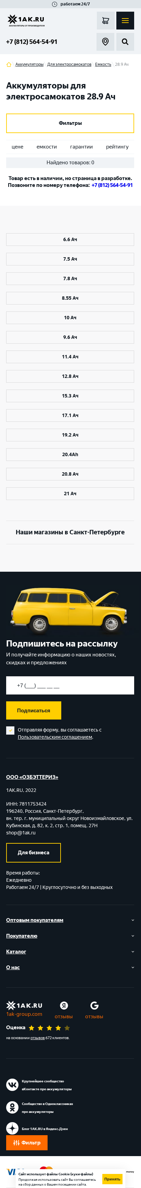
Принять (112, 1179)
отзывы (64, 1016)
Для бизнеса (33, 853)
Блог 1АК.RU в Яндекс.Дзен (45, 1129)
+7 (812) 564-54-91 (31, 42)
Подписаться (33, 710)
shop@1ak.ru (21, 833)
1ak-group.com (24, 1014)
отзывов (37, 1038)
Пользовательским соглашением (55, 737)
